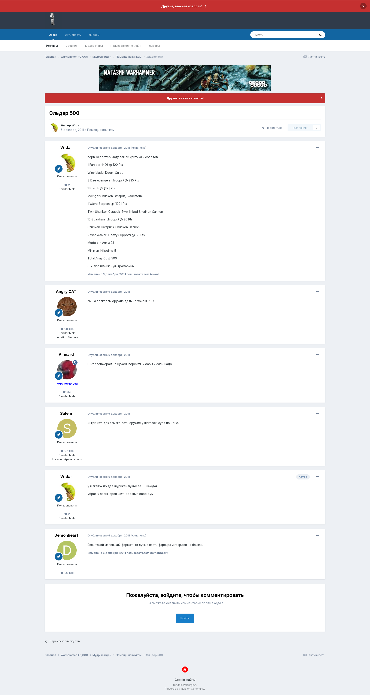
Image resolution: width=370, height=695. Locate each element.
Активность (73, 34)
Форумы (51, 45)
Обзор (53, 34)
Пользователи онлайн (125, 45)
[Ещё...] (317, 147)
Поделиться (273, 127)
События (72, 45)
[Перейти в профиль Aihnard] (67, 369)
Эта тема (304, 34)
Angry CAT (66, 291)
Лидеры (154, 45)
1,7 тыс (68, 450)
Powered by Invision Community (185, 688)
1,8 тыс (68, 329)
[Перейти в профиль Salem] (67, 428)
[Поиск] (320, 34)
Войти (185, 618)
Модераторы (94, 45)
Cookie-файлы (185, 680)
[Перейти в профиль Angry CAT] (67, 306)
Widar (76, 125)
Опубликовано (109, 147)
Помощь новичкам (101, 130)
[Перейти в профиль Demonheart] (67, 550)
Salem (66, 413)
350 (69, 392)
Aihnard (66, 354)
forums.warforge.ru (185, 684)
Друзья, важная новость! (181, 6)
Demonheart (66, 535)
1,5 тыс (68, 572)
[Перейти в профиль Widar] (53, 127)
